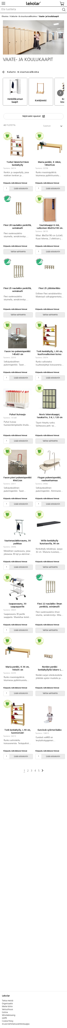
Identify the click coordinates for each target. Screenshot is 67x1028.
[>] (42, 770)
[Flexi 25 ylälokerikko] (49, 273)
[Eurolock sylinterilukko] (49, 714)
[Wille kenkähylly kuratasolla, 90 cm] (49, 525)
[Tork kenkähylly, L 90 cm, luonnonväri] (17, 714)
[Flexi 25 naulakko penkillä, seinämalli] (17, 273)
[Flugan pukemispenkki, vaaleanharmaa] (49, 462)
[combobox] (33, 9)
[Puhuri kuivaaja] (17, 399)
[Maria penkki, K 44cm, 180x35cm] (49, 146)
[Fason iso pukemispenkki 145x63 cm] (17, 336)
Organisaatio (7, 1004)
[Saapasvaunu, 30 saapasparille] (17, 588)
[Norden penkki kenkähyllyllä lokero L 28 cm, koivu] (49, 651)
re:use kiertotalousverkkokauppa (15, 1024)
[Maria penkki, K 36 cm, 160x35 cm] (17, 651)
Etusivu (5, 16)
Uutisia (5, 1012)
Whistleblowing (8, 1015)
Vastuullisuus (7, 1010)
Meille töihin (7, 1007)
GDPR (4, 1018)
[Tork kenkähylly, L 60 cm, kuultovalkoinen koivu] (49, 336)
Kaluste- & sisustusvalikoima (23, 16)
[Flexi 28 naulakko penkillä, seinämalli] (17, 210)
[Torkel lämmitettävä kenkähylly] (17, 146)
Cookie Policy (7, 1021)
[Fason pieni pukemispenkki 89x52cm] (17, 462)
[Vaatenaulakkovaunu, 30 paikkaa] (17, 525)
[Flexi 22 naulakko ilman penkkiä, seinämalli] (49, 588)
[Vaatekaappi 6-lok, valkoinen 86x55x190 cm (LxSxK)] (49, 210)
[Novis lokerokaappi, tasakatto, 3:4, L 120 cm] (49, 399)
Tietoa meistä (7, 1001)
